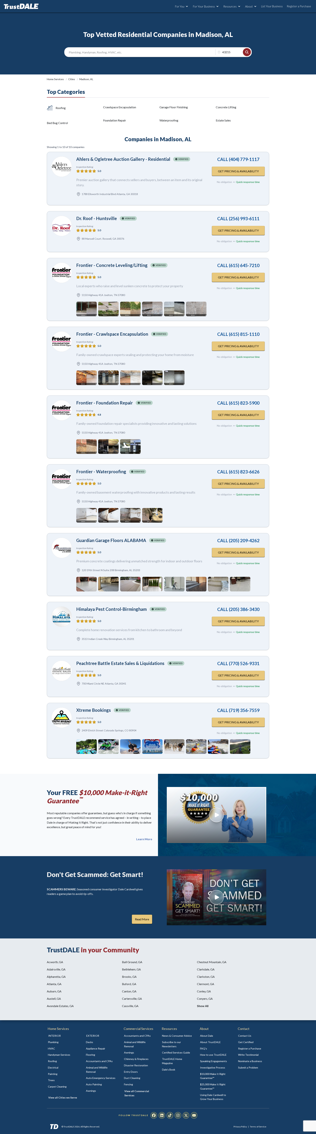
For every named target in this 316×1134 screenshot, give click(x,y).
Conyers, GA (205, 998)
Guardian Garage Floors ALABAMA (111, 540)
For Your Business (204, 6)
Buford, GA (129, 984)
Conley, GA (204, 991)
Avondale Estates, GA (60, 1006)
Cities (72, 79)
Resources (230, 6)
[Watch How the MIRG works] (216, 815)
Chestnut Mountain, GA (211, 962)
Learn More (144, 839)
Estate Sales (223, 120)
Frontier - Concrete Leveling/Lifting (112, 265)
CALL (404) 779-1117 (238, 159)
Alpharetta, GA (56, 976)
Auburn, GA (54, 991)
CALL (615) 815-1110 (238, 334)
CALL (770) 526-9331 (238, 663)
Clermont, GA (205, 984)
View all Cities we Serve (62, 1097)
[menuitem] (63, 1042)
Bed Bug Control (57, 123)
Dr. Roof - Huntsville (96, 218)
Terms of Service (258, 1126)
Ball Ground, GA (132, 962)
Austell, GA (54, 998)
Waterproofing (168, 120)
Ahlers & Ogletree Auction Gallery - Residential (123, 159)
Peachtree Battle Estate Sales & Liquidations (120, 663)
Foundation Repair (114, 120)
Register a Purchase (299, 6)
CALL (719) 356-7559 (238, 710)
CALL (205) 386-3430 (238, 609)
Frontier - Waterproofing (101, 471)
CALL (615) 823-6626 (238, 471)
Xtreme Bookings (93, 710)
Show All (202, 1006)
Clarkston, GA (206, 976)
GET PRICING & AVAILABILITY (238, 171)
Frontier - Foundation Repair (104, 402)
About (249, 6)
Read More (142, 919)
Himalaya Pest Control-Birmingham (111, 609)
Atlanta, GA (54, 984)
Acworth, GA (55, 962)
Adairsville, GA (56, 969)
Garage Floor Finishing (173, 107)
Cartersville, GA (132, 998)
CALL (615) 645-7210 (238, 265)
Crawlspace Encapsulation (119, 107)
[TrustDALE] (21, 6)
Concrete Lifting (226, 107)
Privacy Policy (240, 1126)
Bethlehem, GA (131, 969)
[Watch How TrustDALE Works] (216, 897)
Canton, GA (129, 991)
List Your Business (272, 6)
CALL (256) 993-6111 (238, 218)
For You (179, 6)
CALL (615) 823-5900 (238, 403)
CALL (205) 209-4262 (238, 540)
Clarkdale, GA (206, 969)
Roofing (61, 108)
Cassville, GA (130, 1006)
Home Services (55, 79)
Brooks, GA (129, 976)
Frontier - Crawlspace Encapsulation (112, 334)
